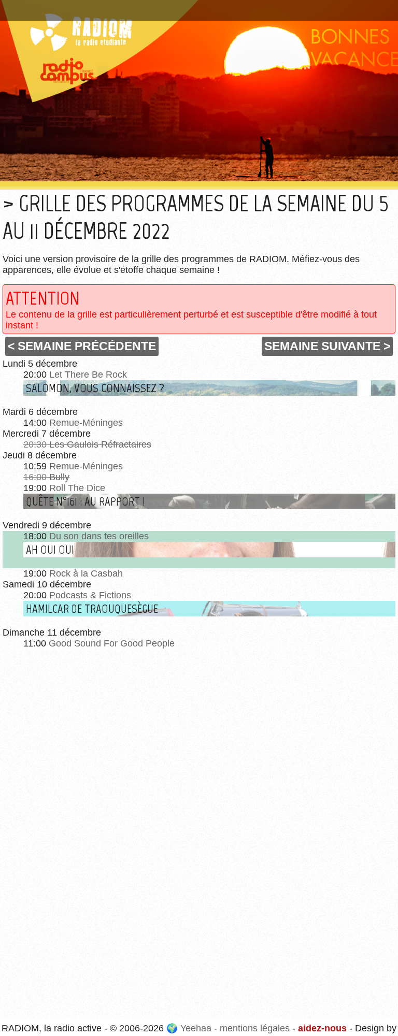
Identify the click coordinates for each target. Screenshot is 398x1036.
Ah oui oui (50, 549)
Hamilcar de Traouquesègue (92, 608)
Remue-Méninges (86, 423)
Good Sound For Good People (112, 643)
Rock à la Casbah (86, 573)
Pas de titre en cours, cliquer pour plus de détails (111, 7)
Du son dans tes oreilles (99, 536)
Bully (59, 477)
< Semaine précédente (82, 346)
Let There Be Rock (88, 374)
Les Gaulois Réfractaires (100, 444)
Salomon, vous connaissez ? (95, 388)
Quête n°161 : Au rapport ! (85, 501)
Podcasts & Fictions (90, 595)
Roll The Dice (77, 488)
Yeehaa (195, 1028)
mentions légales (255, 1028)
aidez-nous (322, 1028)
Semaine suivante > (327, 346)
